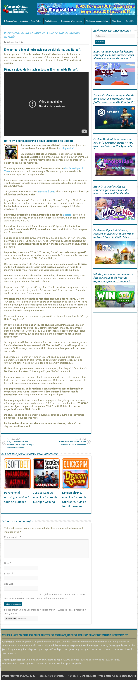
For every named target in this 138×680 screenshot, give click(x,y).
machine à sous (46, 191)
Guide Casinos (51, 21)
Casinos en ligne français (71, 21)
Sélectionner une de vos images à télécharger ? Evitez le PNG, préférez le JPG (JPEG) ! (45, 611)
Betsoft (67, 214)
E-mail (8, 573)
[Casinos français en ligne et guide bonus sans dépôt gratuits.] (15, 9)
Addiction (24, 21)
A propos (73, 676)
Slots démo (116, 21)
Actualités (130, 21)
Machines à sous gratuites (97, 21)
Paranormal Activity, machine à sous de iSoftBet (16, 497)
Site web (9, 584)
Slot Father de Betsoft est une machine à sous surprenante (72, 442)
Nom (7, 563)
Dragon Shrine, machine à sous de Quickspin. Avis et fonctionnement (74, 499)
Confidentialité (88, 676)
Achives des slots (15, 42)
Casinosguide (11, 21)
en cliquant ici (66, 148)
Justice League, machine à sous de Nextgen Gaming (45, 497)
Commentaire (12, 537)
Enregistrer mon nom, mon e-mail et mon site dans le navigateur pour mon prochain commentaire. (44, 596)
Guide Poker (36, 21)
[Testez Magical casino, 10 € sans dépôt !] (86, 9)
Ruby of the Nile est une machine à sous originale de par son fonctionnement (20, 443)
